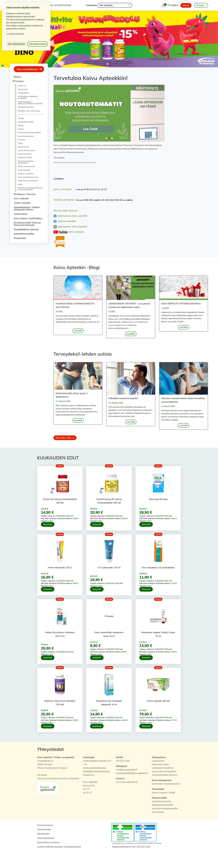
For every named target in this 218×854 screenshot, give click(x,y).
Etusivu (17, 76)
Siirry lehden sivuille (64, 438)
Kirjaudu (186, 5)
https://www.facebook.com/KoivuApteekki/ (58, 778)
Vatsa (20, 184)
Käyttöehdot (43, 833)
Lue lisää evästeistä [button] (15, 34)
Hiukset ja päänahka (26, 136)
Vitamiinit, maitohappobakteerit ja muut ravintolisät (30, 189)
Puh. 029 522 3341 (141, 846)
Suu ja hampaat (24, 170)
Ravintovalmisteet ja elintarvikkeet (26, 162)
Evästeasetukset (45, 825)
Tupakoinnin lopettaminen (28, 181)
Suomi (201, 5)
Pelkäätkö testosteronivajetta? (123, 398)
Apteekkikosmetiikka (26, 122)
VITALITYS (22, 86)
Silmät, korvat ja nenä (26, 166)
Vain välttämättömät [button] (16, 44)
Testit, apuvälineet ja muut (28, 177)
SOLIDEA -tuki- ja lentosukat (29, 111)
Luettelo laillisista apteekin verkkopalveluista (59, 846)
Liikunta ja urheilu (24, 154)
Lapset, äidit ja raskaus (26, 150)
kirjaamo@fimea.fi (121, 846)
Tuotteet (19, 81)
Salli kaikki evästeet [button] (37, 44)
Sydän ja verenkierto (26, 174)
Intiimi (20, 143)
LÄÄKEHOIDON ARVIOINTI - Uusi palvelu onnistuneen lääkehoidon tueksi (129, 305)
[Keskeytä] (2, 65)
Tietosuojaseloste (45, 838)
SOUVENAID (23, 89)
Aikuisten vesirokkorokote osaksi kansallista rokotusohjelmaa (183, 400)
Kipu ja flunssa (23, 147)
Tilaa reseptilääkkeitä (27, 69)
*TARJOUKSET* (24, 93)
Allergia (21, 118)
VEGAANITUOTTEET (26, 107)
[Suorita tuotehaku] (129, 5)
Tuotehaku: (91, 5)
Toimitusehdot (44, 829)
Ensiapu (21, 129)
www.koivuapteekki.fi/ (127, 782)
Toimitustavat (20, 214)
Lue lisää (78, 331)
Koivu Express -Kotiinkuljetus (28, 218)
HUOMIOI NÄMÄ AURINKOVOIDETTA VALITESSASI (75, 305)
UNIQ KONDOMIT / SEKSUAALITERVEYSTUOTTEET (30, 103)
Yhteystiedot (20, 238)
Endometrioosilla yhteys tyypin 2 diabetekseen (72, 395)
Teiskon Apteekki (22, 202)
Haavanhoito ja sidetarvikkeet (29, 132)
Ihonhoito (21, 140)
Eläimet (21, 125)
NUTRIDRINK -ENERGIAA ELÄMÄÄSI (28, 97)
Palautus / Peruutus (26, 194)
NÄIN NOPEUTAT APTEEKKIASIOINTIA (181, 303)
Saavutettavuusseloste (48, 842)
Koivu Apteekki (21, 198)
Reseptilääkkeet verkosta (26, 229)
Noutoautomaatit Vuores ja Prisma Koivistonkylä (27, 223)
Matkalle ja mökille (25, 157)
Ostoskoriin (47, 524)
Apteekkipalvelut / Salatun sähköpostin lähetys (27, 208)
